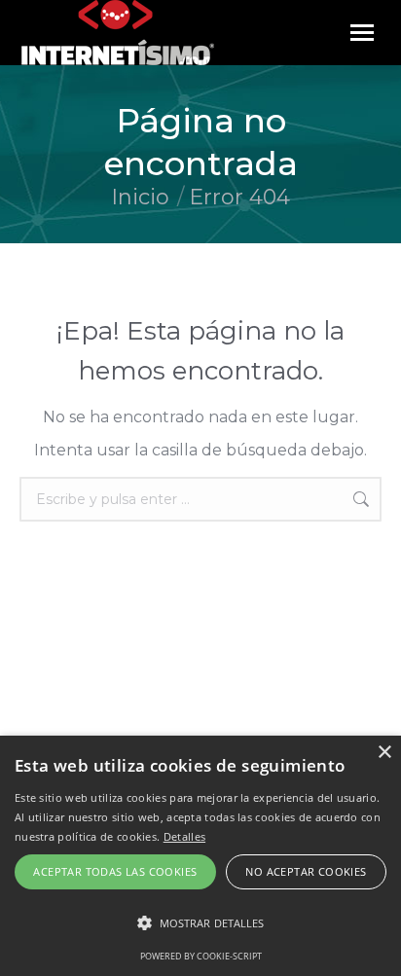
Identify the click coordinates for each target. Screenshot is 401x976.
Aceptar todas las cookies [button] (115, 871)
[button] (200, 923)
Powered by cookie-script (201, 956)
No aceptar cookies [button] (305, 871)
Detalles (184, 836)
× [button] (384, 752)
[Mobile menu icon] (362, 33)
